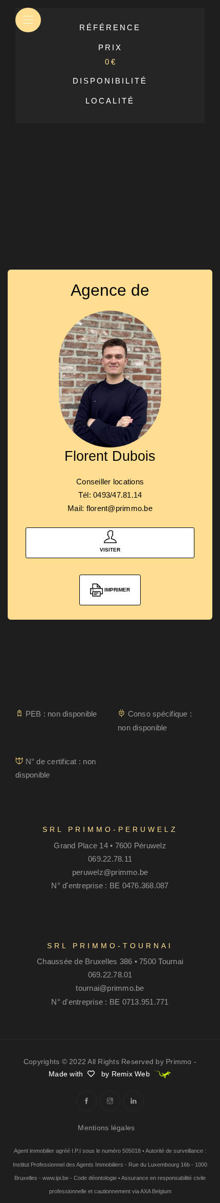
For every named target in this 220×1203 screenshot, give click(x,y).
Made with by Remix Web (100, 1074)
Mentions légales (106, 1128)
